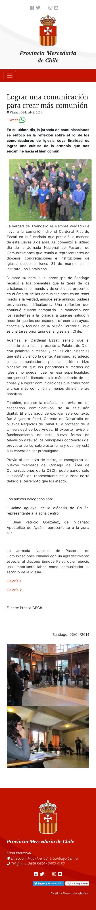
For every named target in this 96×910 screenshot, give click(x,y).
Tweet (13, 120)
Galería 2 (14, 590)
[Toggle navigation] (10, 75)
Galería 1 (14, 581)
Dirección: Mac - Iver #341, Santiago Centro (44, 858)
